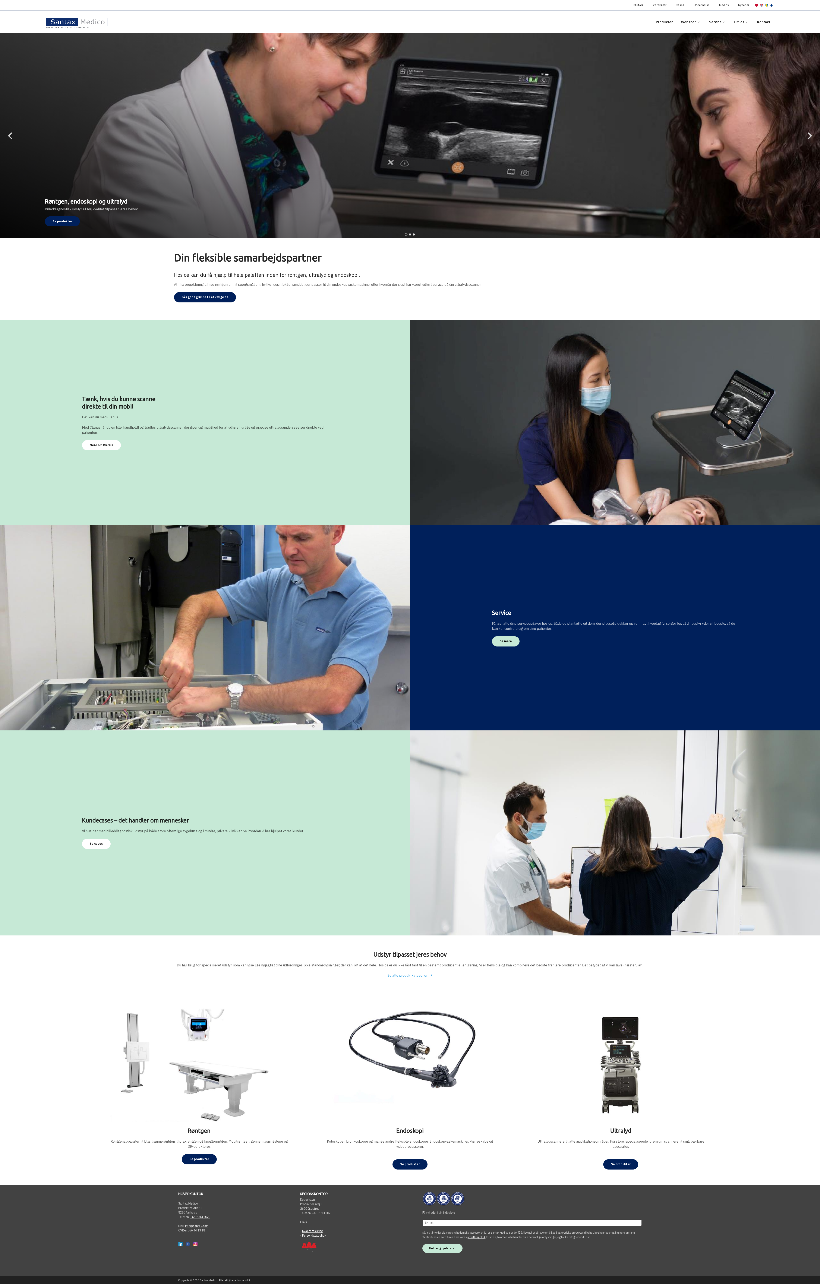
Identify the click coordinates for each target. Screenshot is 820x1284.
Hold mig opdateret (442, 1248)
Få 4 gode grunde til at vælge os (205, 297)
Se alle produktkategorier (408, 975)
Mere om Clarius (101, 445)
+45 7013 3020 (200, 1217)
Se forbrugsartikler (67, 221)
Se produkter (199, 1159)
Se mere (506, 641)
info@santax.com (196, 1226)
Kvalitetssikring (312, 1231)
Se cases (96, 844)
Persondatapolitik (314, 1235)
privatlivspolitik (476, 1237)
